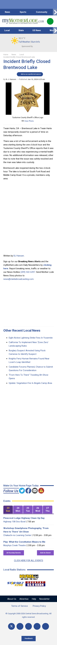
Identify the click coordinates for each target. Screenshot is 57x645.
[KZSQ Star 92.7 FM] (14, 583)
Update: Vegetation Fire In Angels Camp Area (30, 383)
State (21, 30)
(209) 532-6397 (27, 272)
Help (34, 599)
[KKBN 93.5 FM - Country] (35, 583)
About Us (11, 599)
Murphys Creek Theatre (14, 545)
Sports (23, 12)
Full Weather (24, 42)
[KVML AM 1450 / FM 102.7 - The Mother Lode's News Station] (29, 576)
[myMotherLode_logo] (23, 21)
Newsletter (44, 599)
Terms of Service (19, 606)
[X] (11, 626)
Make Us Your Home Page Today (21, 485)
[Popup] (50, 21)
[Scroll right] (55, 12)
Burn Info (35, 42)
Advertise (23, 599)
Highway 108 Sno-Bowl (14, 521)
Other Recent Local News (21, 330)
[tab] (8, 510)
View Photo (29, 121)
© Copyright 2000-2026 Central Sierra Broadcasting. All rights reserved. (28, 615)
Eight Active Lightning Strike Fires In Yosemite (31, 337)
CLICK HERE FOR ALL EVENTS (28, 560)
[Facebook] (20, 626)
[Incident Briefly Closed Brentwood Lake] (28, 114)
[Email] (37, 626)
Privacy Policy (39, 606)
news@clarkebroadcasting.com (18, 279)
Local (7, 30)
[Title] (45, 626)
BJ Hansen (19, 255)
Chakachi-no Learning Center (17, 535)
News (7, 12)
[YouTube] (28, 626)
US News (36, 30)
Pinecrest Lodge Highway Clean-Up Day (24, 518)
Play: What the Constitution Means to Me (24, 542)
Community (41, 12)
